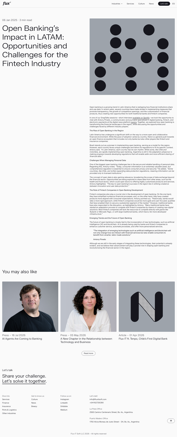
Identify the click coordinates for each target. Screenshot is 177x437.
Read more (88, 353)
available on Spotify (141, 118)
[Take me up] (171, 421)
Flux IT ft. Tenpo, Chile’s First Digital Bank (143, 338)
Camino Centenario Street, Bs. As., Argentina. (114, 412)
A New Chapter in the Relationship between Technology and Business (86, 340)
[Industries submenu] (121, 3)
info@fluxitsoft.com (98, 399)
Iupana (134, 122)
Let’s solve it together (24, 381)
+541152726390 (97, 403)
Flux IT (6, 3)
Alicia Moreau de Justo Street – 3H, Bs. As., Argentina (116, 422)
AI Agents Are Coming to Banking (22, 338)
